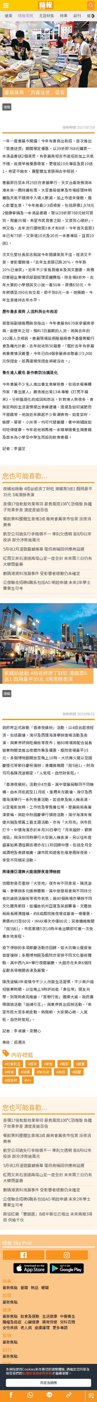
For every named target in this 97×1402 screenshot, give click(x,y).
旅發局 (12, 1080)
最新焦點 (10, 1287)
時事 (64, 16)
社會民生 (14, 1063)
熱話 (34, 1287)
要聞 (24, 1287)
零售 (49, 1063)
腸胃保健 (49, 1322)
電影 (65, 1063)
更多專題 (60, 1327)
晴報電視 (25, 16)
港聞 (7, 107)
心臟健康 (31, 1322)
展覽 (81, 1063)
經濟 (33, 1063)
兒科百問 (67, 1322)
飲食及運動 (29, 1316)
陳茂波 (44, 1071)
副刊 (77, 16)
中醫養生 (67, 1316)
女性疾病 (10, 1327)
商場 (10, 1071)
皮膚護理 (42, 1327)
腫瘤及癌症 (12, 1322)
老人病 (26, 1327)
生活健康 (49, 1316)
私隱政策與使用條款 (37, 1373)
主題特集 (46, 16)
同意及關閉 (48, 1382)
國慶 (77, 1071)
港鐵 (26, 1071)
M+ (28, 1080)
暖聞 (45, 1287)
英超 (61, 1071)
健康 (8, 16)
